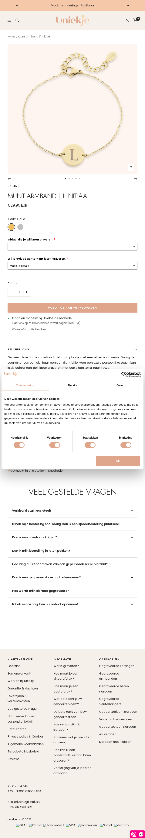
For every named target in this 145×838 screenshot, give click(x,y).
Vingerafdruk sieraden (115, 719)
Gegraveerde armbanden (109, 676)
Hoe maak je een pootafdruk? (65, 689)
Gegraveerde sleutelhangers (110, 701)
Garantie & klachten (23, 688)
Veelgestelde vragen (23, 709)
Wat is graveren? (66, 666)
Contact (14, 666)
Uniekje (13, 186)
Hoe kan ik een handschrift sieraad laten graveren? (72, 755)
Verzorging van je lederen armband (72, 770)
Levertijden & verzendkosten (19, 698)
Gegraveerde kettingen (116, 666)
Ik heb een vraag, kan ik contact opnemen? (45, 604)
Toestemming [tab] (25, 385)
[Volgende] (135, 178)
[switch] (54, 445)
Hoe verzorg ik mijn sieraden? (67, 727)
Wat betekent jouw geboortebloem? (67, 701)
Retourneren (17, 729)
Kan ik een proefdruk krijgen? (34, 537)
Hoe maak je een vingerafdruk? (65, 676)
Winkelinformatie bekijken (29, 329)
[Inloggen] (127, 20)
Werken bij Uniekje (21, 681)
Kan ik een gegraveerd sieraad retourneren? (46, 577)
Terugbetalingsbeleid (23, 751)
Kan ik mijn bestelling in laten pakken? (41, 551)
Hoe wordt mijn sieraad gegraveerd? (40, 591)
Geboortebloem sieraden (118, 712)
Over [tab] (119, 385)
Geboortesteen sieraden (117, 726)
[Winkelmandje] (135, 20)
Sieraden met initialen (115, 742)
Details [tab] (72, 385)
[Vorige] (9, 178)
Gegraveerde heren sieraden (114, 689)
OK (118, 460)
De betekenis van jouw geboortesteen (70, 714)
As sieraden (107, 734)
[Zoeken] (17, 20)
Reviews (13, 759)
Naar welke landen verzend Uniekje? (21, 719)
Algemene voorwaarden (26, 744)
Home (11, 36)
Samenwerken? (19, 673)
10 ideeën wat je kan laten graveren (72, 740)
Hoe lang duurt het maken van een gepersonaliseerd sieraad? (60, 564)
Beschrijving (18, 349)
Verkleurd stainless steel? (32, 510)
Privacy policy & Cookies (26, 736)
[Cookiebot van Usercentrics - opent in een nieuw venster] (124, 374)
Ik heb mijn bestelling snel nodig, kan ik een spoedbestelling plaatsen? (66, 524)
